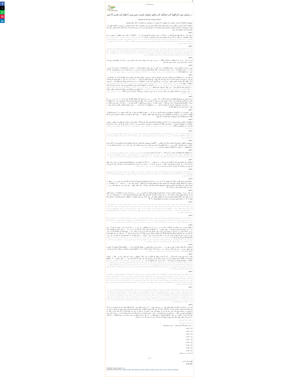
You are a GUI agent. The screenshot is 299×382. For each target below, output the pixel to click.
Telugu (165, 369)
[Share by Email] (2, 16)
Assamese (137, 369)
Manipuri (148, 369)
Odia (161, 369)
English (125, 369)
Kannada (170, 369)
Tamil (120, 369)
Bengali (143, 369)
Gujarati (157, 369)
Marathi (129, 369)
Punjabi (153, 369)
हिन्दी (133, 369)
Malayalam (175, 369)
